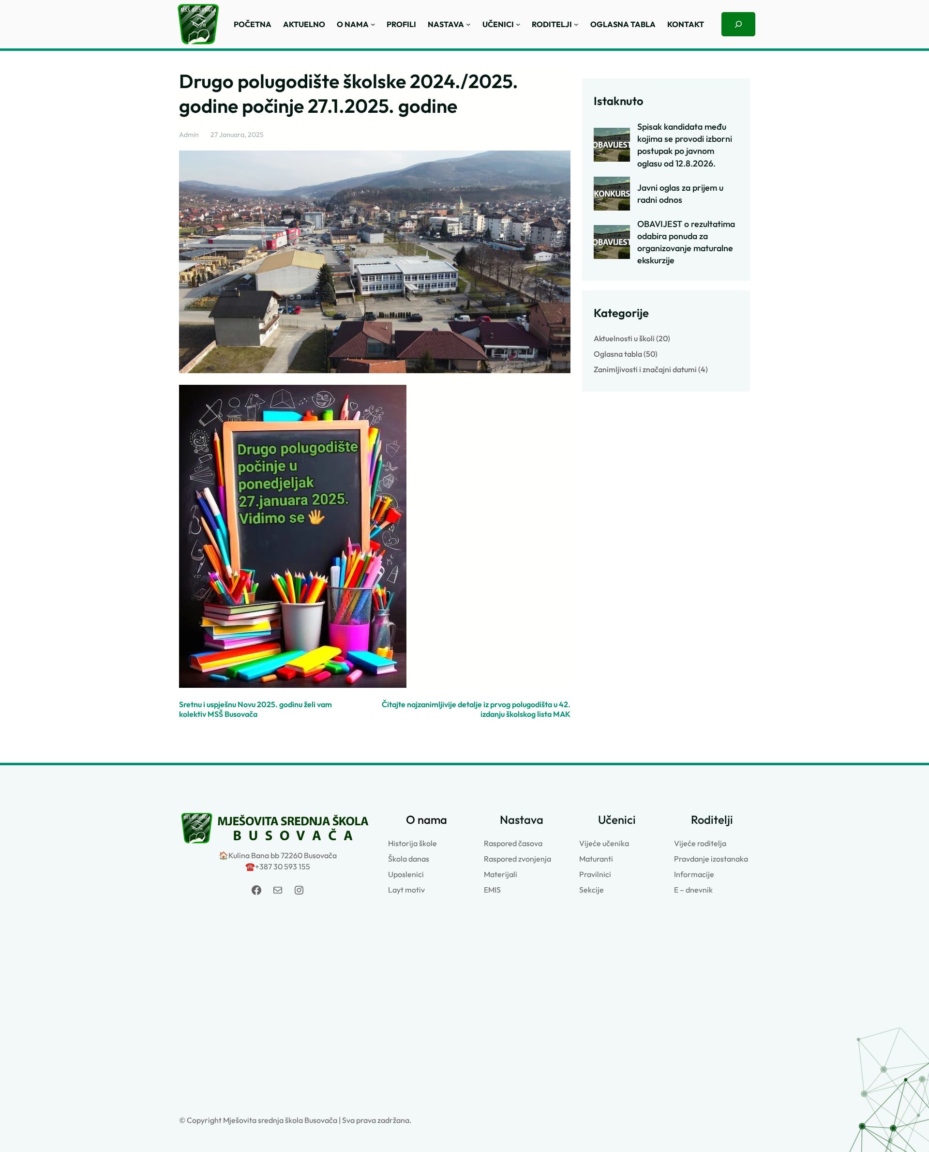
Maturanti (596, 859)
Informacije (694, 874)
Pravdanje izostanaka (711, 859)
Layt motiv (406, 889)
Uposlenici (406, 874)
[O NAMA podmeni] (373, 24)
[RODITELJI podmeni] (576, 24)
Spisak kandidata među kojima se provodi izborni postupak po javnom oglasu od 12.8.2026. (684, 144)
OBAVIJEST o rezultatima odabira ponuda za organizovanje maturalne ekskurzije (686, 242)
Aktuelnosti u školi (624, 338)
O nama (426, 819)
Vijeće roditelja (700, 843)
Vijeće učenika (604, 843)
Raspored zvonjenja (517, 859)
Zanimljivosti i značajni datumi (645, 369)
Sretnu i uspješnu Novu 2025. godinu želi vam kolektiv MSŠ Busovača (255, 709)
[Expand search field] (738, 24)
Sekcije (591, 889)
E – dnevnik (693, 889)
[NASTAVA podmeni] (468, 24)
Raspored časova (513, 843)
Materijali (500, 874)
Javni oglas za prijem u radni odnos (680, 193)
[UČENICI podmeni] (518, 24)
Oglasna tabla (618, 354)
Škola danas (408, 859)
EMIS (492, 889)
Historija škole (412, 843)
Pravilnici (595, 874)
